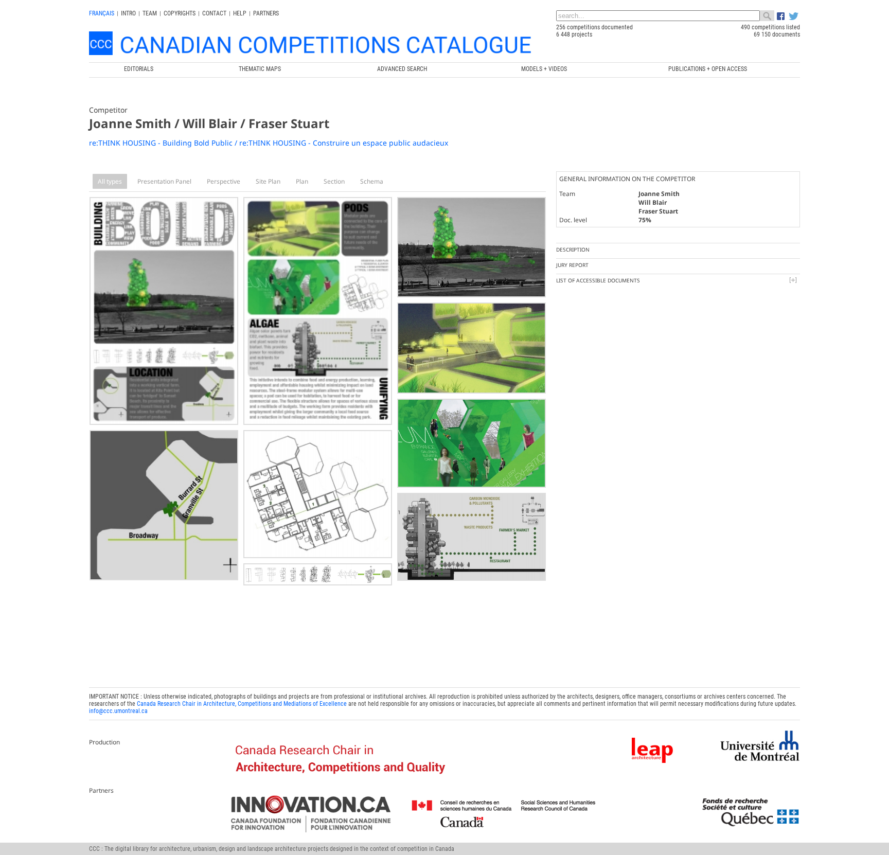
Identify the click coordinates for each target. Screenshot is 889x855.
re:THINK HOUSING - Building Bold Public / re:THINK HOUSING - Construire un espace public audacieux (268, 143)
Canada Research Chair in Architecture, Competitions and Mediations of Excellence (242, 703)
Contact (214, 13)
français (101, 13)
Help (239, 13)
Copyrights (179, 13)
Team (150, 13)
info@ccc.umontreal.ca (118, 711)
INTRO (128, 13)
